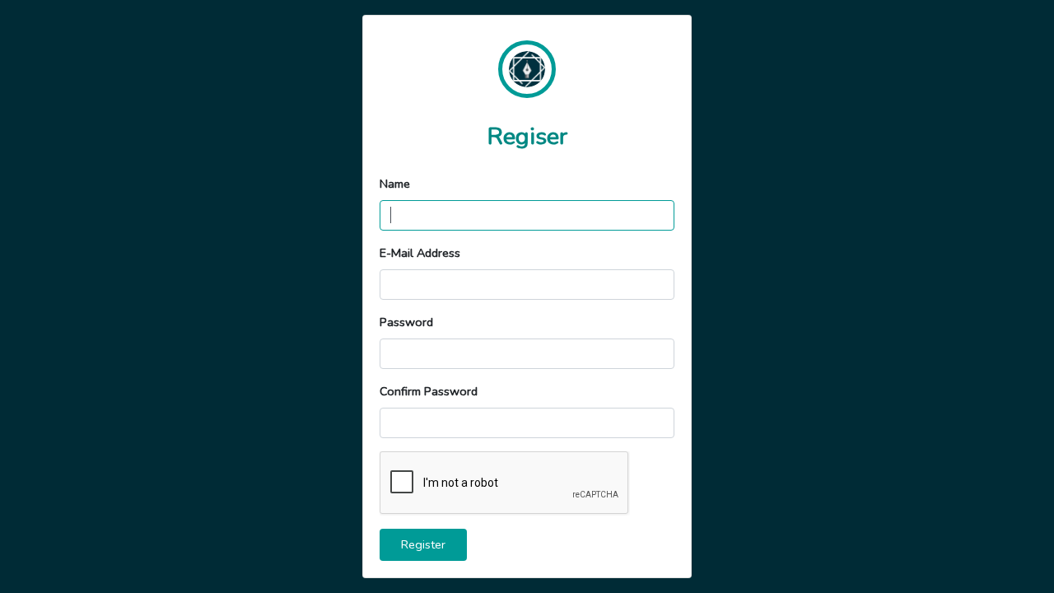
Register (423, 544)
